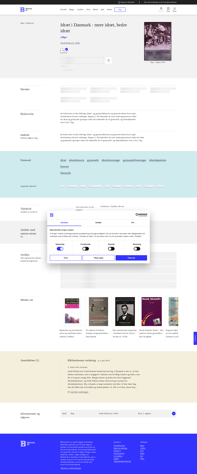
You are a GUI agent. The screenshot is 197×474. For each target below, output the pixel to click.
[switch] (85, 249)
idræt (63, 160)
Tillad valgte (98, 258)
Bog (63, 50)
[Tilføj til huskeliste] (108, 60)
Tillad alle (131, 258)
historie (64, 166)
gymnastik (93, 160)
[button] (118, 413)
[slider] (158, 43)
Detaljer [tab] (98, 222)
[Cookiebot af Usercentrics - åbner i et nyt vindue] (137, 215)
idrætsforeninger (111, 160)
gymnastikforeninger (134, 160)
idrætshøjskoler (157, 160)
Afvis (66, 258)
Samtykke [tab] (64, 222)
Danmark (65, 172)
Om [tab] (132, 222)
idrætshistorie (76, 160)
